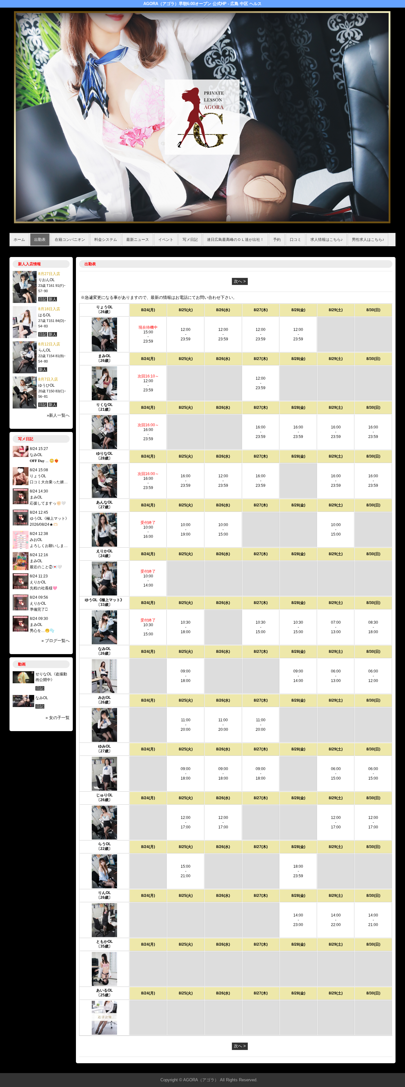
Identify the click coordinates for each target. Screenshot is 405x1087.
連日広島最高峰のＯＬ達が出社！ (235, 239)
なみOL (104, 648)
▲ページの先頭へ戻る (371, 1067)
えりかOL (104, 551)
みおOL (104, 697)
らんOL (44, 350)
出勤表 (40, 239)
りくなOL (104, 404)
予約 (277, 239)
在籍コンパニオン (70, 239)
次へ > (240, 281)
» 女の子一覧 (58, 717)
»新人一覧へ (58, 415)
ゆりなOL (104, 453)
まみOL (104, 356)
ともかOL (104, 941)
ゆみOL (104, 746)
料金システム (105, 239)
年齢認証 (19, 249)
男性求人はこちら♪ (368, 239)
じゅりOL (104, 795)
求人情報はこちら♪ (326, 239)
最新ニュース (137, 239)
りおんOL (46, 280)
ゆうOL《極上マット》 (104, 600)
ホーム (19, 239)
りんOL (104, 893)
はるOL (44, 315)
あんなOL (104, 502)
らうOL (104, 844)
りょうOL (104, 307)
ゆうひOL (46, 385)
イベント (165, 239)
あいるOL (104, 990)
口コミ (295, 239)
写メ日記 (190, 239)
